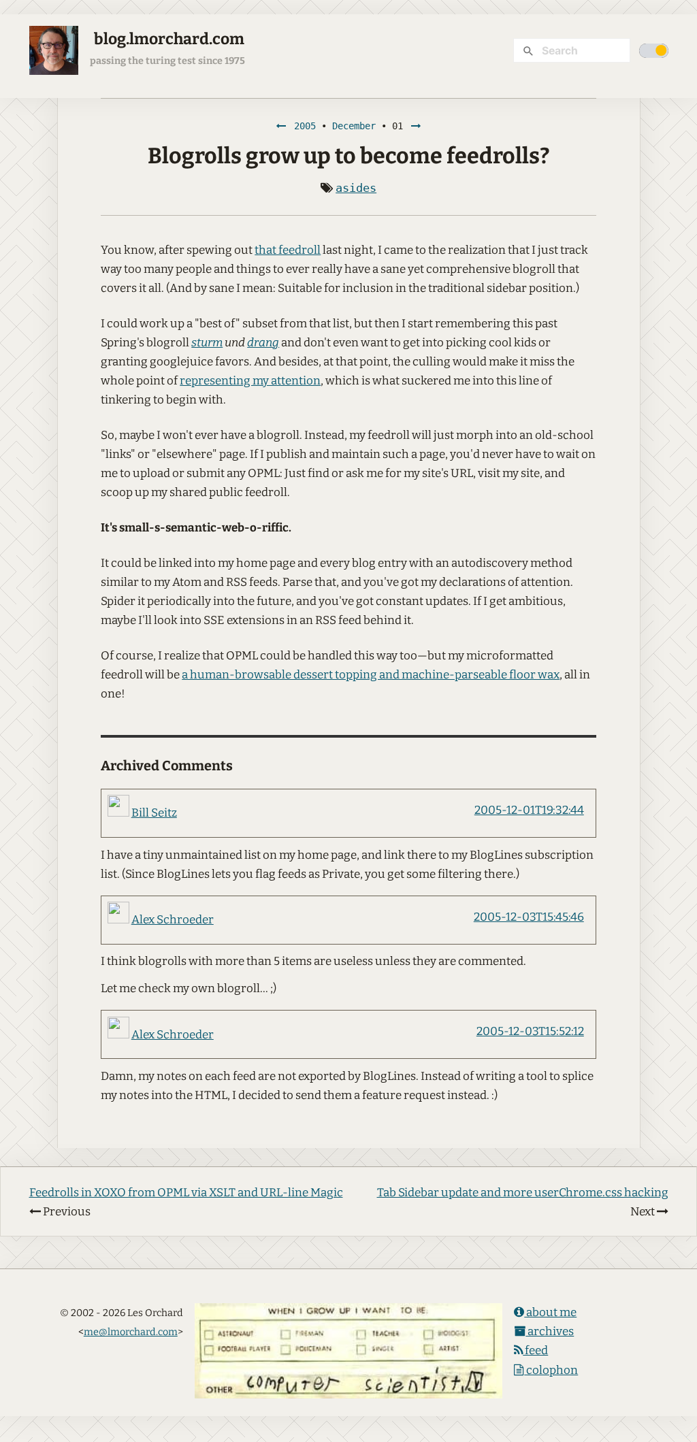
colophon (551, 1370)
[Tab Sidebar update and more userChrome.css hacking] (416, 125)
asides (356, 188)
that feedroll (288, 250)
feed (535, 1350)
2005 (305, 125)
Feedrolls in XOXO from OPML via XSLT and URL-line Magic (186, 1192)
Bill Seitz (154, 813)
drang (263, 342)
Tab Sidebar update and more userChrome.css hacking (522, 1192)
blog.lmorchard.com (169, 39)
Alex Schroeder (172, 920)
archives (549, 1331)
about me (550, 1312)
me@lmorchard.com (131, 1332)
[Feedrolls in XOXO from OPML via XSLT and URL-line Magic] (281, 125)
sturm (207, 342)
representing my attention (250, 381)
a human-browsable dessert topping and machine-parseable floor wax (371, 675)
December (354, 125)
